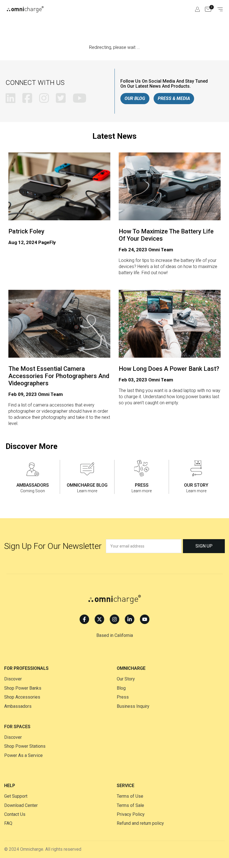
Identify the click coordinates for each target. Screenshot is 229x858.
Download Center (21, 805)
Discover (13, 679)
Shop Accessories (22, 697)
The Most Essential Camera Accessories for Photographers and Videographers (58, 376)
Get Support (15, 796)
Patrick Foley (26, 231)
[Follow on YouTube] (144, 619)
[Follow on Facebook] (84, 619)
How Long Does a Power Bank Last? (169, 368)
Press (123, 697)
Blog (121, 688)
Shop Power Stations (25, 746)
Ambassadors (18, 706)
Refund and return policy (140, 823)
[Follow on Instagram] (114, 619)
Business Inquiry (133, 706)
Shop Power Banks (22, 688)
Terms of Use (130, 796)
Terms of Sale (130, 805)
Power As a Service (23, 755)
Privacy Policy (131, 814)
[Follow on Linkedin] (129, 619)
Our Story (126, 679)
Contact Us (14, 814)
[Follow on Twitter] (99, 619)
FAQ (8, 823)
